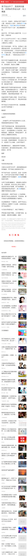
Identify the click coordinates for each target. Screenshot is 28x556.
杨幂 (19, 177)
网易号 (7, 2)
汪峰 (19, 189)
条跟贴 (13, 246)
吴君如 (17, 25)
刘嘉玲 (12, 25)
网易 (2, 2)
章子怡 (23, 23)
